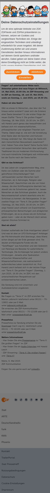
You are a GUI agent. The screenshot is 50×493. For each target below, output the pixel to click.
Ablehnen (37, 72)
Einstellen (25, 77)
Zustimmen (13, 72)
